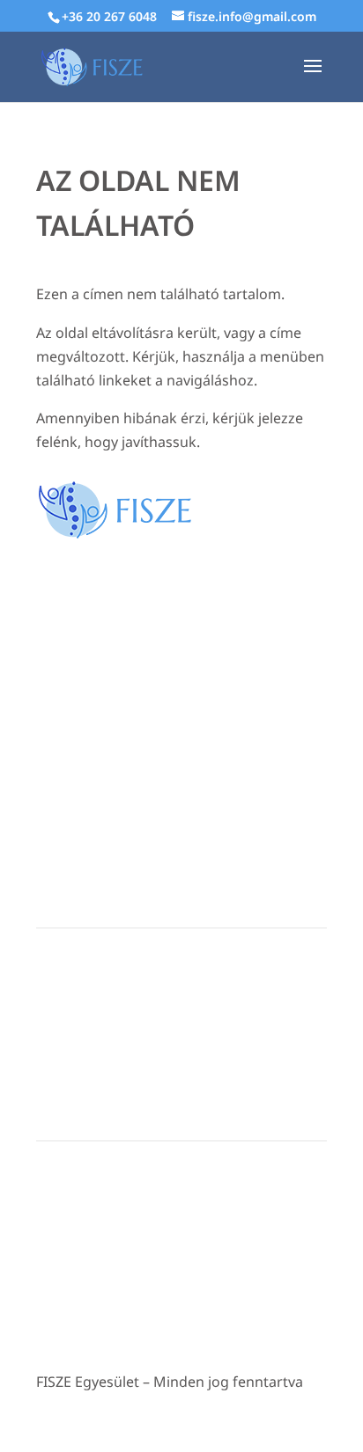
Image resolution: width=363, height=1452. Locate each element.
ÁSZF (50, 1243)
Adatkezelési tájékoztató (107, 1217)
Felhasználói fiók (84, 978)
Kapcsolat (64, 1191)
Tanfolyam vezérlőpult (101, 1030)
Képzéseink (69, 1004)
